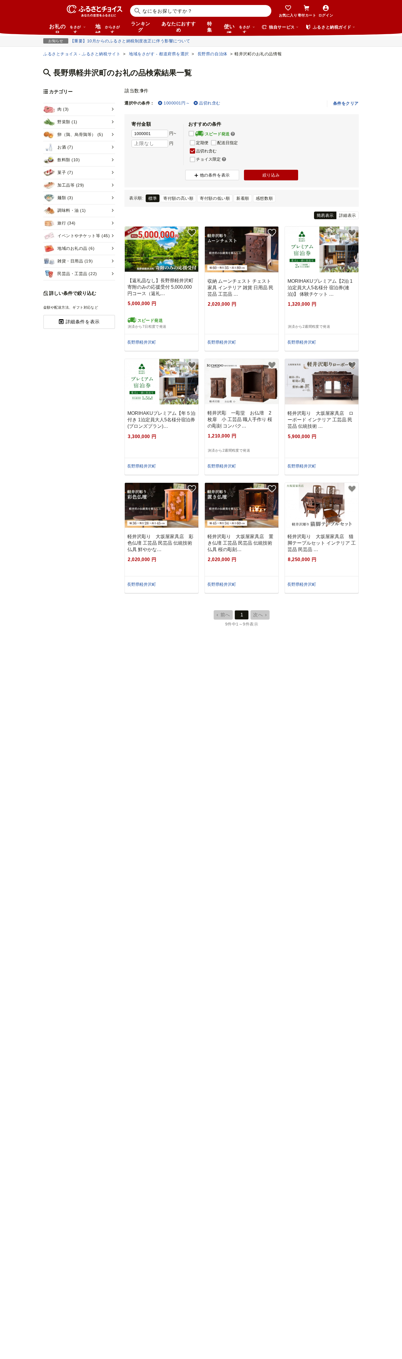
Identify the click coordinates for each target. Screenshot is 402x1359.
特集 (209, 26)
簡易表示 (325, 215)
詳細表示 (347, 215)
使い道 (237, 28)
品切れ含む (209, 103)
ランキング (140, 26)
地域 (107, 28)
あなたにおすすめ (179, 26)
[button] (233, 134)
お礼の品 (65, 28)
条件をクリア (346, 103)
